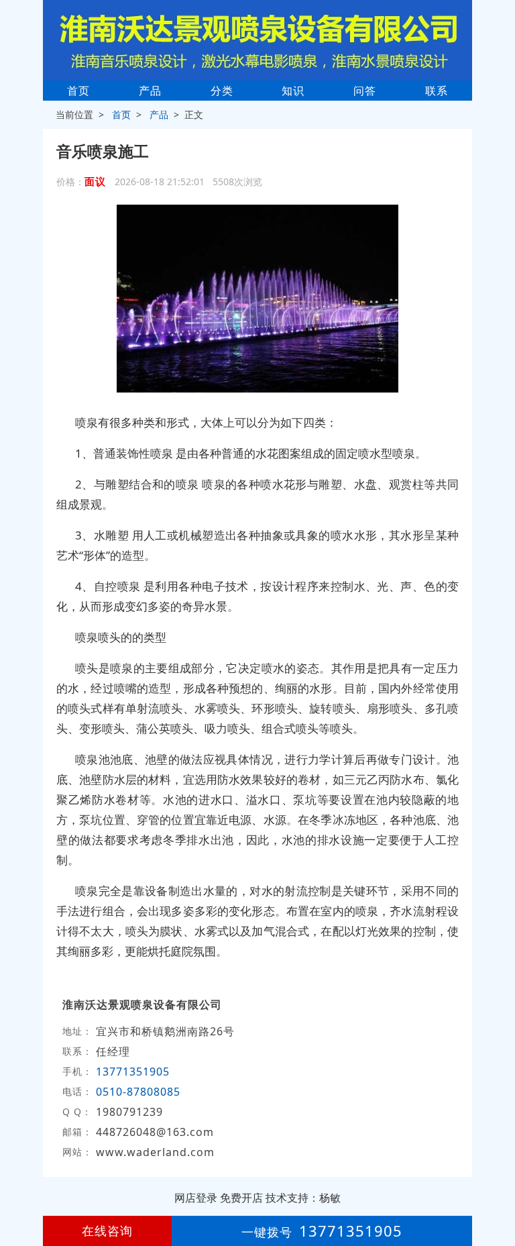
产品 (150, 90)
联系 (436, 90)
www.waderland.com (155, 1152)
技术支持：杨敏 (303, 1197)
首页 (78, 90)
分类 (222, 90)
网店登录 (195, 1197)
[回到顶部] (497, 1195)
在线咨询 (107, 1231)
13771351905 (133, 1071)
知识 (293, 90)
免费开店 (241, 1197)
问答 (364, 90)
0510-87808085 (138, 1091)
